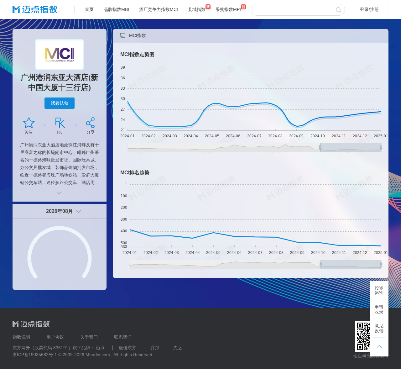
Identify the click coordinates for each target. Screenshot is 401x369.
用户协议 (55, 337)
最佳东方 (127, 347)
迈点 (100, 347)
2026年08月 (59, 211)
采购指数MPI (228, 9)
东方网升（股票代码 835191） (43, 347)
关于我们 (89, 337)
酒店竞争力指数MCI (158, 9)
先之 (177, 347)
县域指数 (197, 9)
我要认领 (59, 102)
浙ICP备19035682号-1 (35, 354)
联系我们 (123, 337)
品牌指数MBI (116, 9)
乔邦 (154, 347)
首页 (89, 9)
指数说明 (21, 337)
